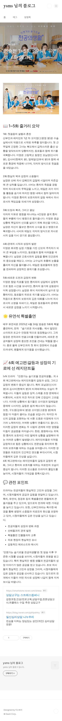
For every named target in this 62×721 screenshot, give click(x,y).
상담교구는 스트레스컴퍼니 (22, 595)
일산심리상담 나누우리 (20, 616)
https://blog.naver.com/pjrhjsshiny (23, 612)
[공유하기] (12, 638)
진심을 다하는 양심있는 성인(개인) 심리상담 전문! (30, 623)
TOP (56, 711)
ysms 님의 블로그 (19, 6)
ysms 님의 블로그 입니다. (13, 667)
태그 (15, 17)
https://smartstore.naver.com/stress (23, 590)
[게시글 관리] (16, 638)
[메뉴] (56, 6)
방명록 (27, 17)
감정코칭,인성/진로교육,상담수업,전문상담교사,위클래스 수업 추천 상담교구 (30, 601)
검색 (49, 6)
